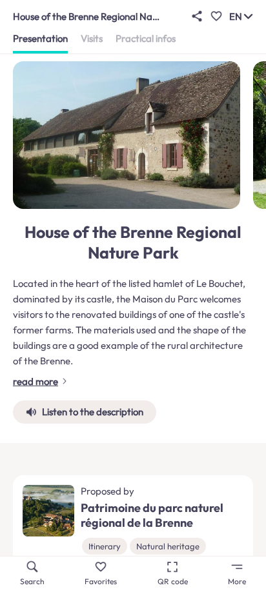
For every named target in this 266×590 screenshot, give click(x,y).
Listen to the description (92, 412)
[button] (196, 16)
